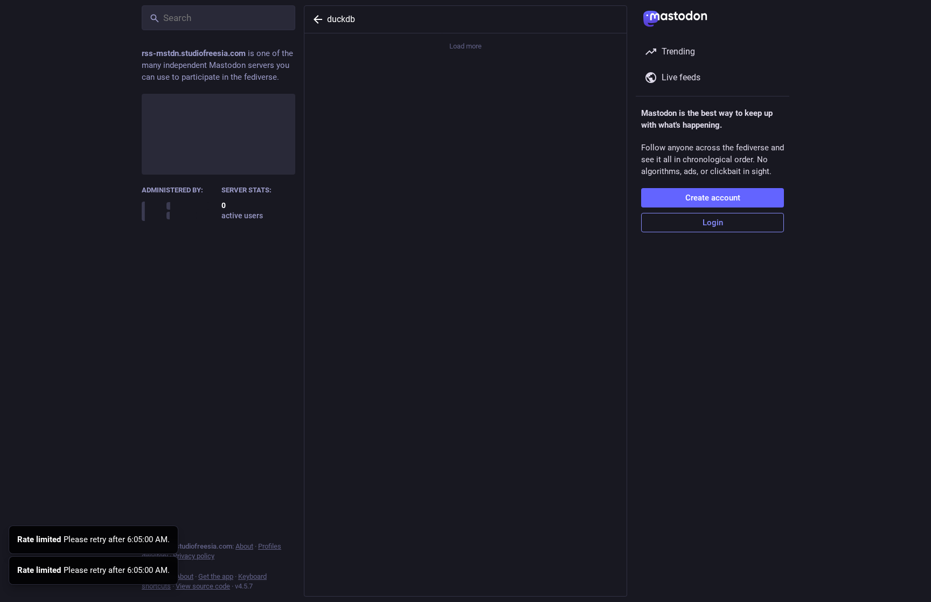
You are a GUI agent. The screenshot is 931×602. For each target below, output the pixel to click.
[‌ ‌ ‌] (179, 210)
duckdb (341, 19)
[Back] (315, 19)
